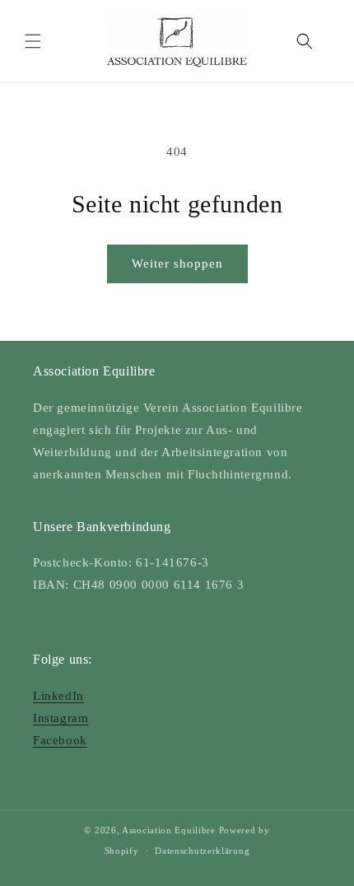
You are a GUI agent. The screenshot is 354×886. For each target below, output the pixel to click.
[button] (33, 41)
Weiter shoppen (177, 263)
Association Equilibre (169, 830)
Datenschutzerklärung (202, 851)
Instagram (60, 718)
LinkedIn (58, 695)
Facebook (60, 740)
